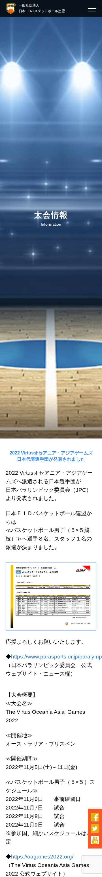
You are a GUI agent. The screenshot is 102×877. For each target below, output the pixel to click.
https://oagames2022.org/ (42, 857)
